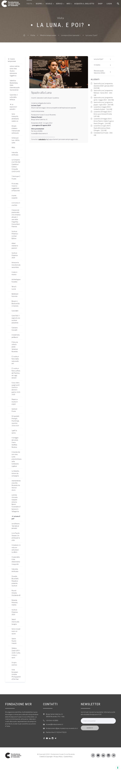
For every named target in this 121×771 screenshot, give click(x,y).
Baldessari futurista (15, 295)
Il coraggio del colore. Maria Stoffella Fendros (15, 442)
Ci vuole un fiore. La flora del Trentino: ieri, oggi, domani (16, 373)
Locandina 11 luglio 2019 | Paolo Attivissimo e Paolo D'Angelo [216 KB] (102, 128)
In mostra (97, 65)
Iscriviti (90, 728)
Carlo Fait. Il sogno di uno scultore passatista (16, 319)
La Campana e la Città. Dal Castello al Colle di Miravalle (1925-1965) (16, 165)
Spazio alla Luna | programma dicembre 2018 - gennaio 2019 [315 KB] (104, 85)
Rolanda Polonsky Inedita (15, 602)
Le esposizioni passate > (71, 35)
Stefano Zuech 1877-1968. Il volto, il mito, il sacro (16, 653)
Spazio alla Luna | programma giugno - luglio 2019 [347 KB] (103, 103)
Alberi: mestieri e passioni (15, 245)
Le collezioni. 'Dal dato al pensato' (16, 526)
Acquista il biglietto (84, 4)
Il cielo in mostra (14, 273)
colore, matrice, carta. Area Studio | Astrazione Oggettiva (15, 71)
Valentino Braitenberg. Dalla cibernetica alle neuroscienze (14, 85)
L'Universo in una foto (16, 204)
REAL (13, 147)
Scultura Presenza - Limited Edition (15, 234)
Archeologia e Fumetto (16, 280)
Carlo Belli (15, 311)
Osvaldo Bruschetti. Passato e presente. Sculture (15, 581)
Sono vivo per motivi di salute (16, 631)
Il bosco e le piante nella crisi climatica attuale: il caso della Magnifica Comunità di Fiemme (16, 218)
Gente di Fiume (14, 410)
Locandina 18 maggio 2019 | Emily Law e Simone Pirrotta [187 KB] (103, 114)
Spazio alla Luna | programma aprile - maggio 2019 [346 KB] (104, 99)
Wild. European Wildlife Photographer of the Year (16, 674)
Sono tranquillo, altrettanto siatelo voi (15, 117)
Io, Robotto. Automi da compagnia (15, 473)
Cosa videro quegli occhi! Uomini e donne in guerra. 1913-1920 (16, 388)
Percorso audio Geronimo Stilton (99, 72)
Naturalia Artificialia (15, 153)
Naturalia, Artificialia (15, 570)
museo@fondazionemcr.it (54, 724)
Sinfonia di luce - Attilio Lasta (15, 140)
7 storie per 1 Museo (16, 177)
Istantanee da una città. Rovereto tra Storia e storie (16, 485)
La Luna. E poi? (16, 517)
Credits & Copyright (46, 756)
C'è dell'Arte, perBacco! (16, 336)
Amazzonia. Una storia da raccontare (16, 265)
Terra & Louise (14, 288)
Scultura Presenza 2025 (15, 255)
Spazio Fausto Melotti (14, 641)
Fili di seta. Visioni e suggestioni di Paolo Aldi (16, 187)
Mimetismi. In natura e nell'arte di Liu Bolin (16, 548)
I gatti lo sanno (14, 432)
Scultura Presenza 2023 (15, 612)
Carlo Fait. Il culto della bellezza (14, 97)
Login (109, 4)
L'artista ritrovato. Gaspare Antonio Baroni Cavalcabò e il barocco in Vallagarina (16, 503)
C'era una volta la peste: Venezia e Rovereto (15, 346)
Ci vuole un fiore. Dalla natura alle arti (15, 359)
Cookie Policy (68, 756)
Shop (100, 4)
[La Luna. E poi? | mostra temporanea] (58, 72)
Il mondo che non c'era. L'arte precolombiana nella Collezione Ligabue (16, 459)
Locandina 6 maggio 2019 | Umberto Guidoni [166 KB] (103, 108)
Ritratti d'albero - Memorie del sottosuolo (16, 129)
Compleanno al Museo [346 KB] (103, 134)
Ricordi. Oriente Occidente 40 (16, 593)
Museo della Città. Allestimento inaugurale (16, 560)
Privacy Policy (58, 756)
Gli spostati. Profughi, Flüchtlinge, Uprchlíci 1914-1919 (15, 421)
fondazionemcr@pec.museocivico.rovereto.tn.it (62, 728)
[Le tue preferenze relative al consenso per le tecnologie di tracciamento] (117, 767)
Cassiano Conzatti (15, 329)
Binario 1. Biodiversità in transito (15, 303)
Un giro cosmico (14, 663)
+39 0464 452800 (52, 720)
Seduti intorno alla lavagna (15, 621)
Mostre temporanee (48, 35)
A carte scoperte (14, 197)
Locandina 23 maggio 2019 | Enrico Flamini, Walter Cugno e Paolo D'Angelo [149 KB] (104, 121)
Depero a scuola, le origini (15, 401)
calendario (42, 139)
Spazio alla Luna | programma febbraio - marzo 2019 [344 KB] (103, 92)
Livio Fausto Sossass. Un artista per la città (16, 536)
